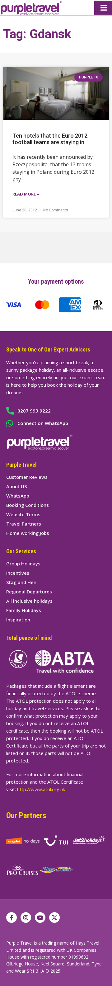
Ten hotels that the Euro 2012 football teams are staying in (49, 138)
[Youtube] (40, 917)
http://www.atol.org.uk (41, 789)
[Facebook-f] (11, 917)
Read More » (25, 194)
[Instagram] (26, 917)
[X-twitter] (54, 917)
